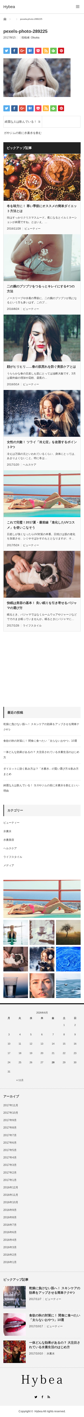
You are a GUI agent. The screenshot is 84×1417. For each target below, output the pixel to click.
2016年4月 (10, 1239)
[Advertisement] (37, 669)
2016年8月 (10, 1217)
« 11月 (20, 1080)
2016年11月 (10, 1194)
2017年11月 (10, 1105)
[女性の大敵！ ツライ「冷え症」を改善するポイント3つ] (42, 959)
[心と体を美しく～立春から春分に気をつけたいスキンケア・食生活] (42, 932)
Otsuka (35, 37)
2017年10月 (10, 1112)
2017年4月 (10, 1157)
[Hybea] (9, 7)
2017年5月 (10, 1150)
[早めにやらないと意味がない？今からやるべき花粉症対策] (68, 932)
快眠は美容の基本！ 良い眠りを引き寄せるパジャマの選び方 (42, 605)
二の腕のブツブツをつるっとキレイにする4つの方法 (41, 288)
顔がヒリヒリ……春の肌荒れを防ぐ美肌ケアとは (41, 366)
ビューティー (32, 228)
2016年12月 (10, 1187)
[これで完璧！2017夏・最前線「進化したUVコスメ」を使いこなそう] (42, 899)
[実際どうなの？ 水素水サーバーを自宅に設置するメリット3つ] (15, 985)
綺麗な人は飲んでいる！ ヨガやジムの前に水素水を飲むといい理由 (23, 123)
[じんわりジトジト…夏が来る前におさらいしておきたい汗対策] (15, 932)
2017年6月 (10, 1142)
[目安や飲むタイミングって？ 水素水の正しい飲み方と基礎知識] (68, 985)
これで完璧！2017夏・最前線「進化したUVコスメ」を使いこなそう (41, 524)
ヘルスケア (29, 464)
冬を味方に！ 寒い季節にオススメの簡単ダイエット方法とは (42, 208)
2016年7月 (10, 1224)
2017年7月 (10, 1135)
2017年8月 (10, 1127)
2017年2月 (10, 1172)
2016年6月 (10, 1232)
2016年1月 (10, 1262)
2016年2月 (10, 1254)
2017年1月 (10, 1180)
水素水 (7, 831)
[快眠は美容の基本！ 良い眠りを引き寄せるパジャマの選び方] (15, 959)
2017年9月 (10, 1120)
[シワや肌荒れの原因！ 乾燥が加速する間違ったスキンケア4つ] (42, 985)
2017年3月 (10, 1165)
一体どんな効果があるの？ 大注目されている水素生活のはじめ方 (54, 1345)
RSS (48, 1397)
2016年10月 (10, 1202)
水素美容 (8, 839)
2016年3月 (10, 1247)
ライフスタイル (32, 625)
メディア (8, 865)
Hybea (38, 1411)
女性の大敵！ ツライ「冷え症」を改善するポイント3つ (42, 444)
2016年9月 (10, 1210)
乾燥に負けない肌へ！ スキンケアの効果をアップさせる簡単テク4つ (54, 1290)
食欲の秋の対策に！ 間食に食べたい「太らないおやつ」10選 (40, 740)
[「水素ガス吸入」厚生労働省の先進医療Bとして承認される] (68, 959)
